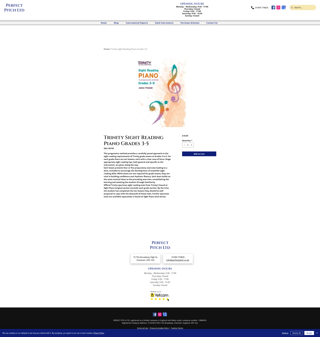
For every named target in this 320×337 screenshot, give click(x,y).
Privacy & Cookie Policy (159, 328)
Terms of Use (142, 328)
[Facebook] (273, 7)
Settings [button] (285, 333)
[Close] (317, 333)
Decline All (296, 333)
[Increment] (191, 145)
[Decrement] (184, 145)
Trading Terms (177, 328)
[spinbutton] (188, 145)
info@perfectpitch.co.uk (177, 260)
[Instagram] (278, 7)
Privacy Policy (98, 333)
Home (107, 49)
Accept (309, 333)
